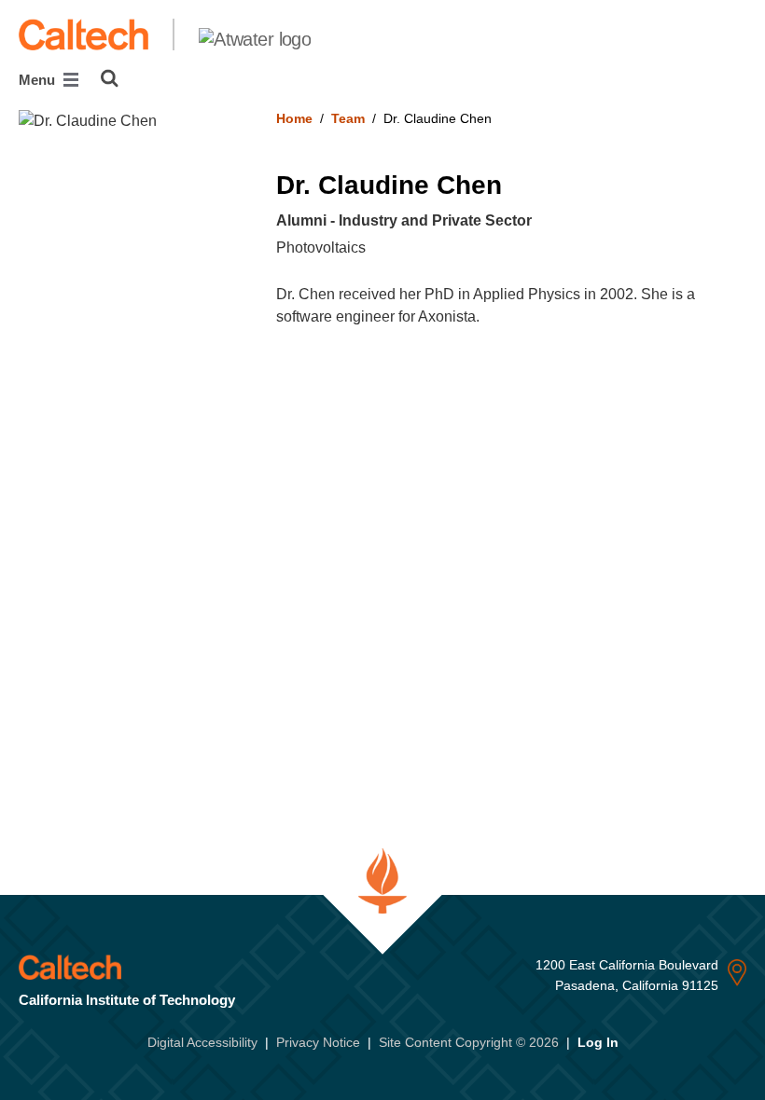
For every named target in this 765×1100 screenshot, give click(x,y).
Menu (39, 80)
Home (294, 118)
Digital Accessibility (202, 1042)
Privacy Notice (318, 1042)
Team (348, 118)
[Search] (109, 78)
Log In (598, 1042)
